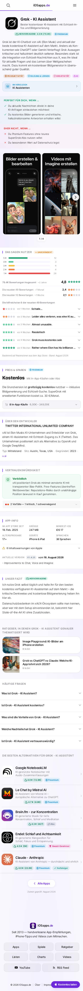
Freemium (62, 34)
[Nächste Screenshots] (75, 197)
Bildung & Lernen (39, 76)
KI (77, 76)
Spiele (41, 946)
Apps (16, 946)
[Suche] (8, 5)
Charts (41, 956)
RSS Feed (63, 967)
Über (37, 984)
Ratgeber (67, 946)
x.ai (4, 456)
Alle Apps (44, 883)
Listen (16, 956)
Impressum (49, 984)
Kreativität (62, 76)
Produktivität (15, 76)
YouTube (24, 967)
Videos (67, 956)
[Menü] (74, 5)
